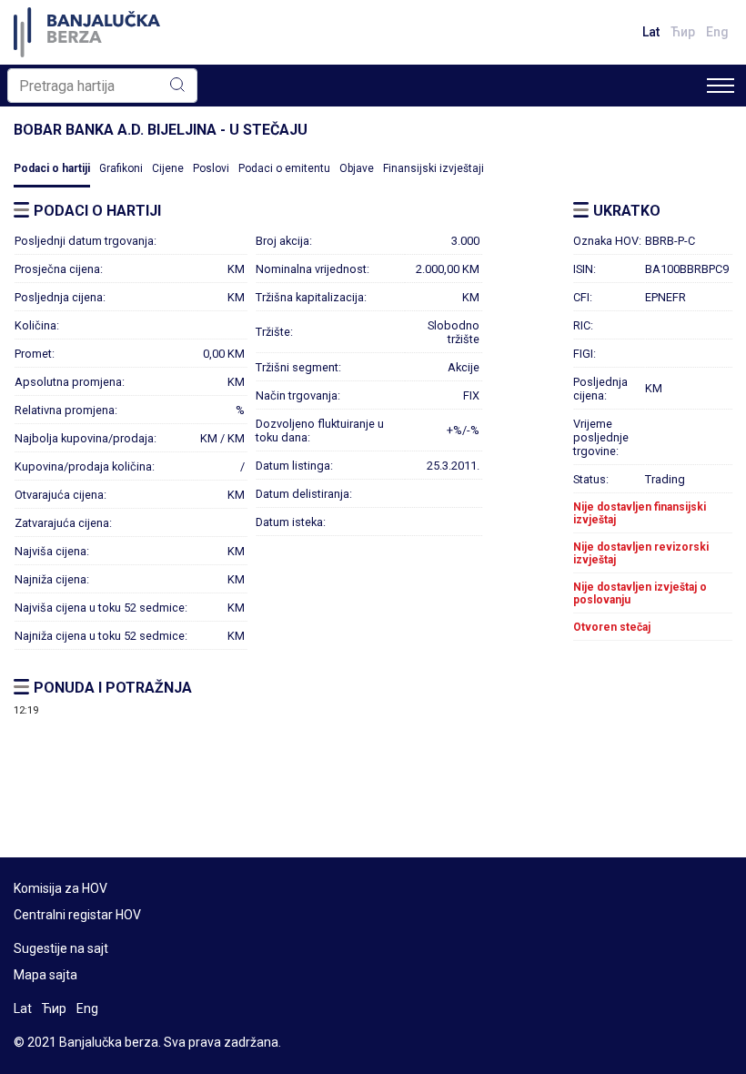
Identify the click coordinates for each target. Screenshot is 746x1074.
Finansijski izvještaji (433, 168)
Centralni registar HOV (77, 914)
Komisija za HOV (60, 888)
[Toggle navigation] (720, 85)
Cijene (168, 168)
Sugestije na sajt (61, 948)
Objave (356, 168)
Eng (717, 32)
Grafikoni (121, 168)
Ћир (682, 32)
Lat (651, 32)
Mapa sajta (45, 975)
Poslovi (211, 168)
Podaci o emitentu (284, 168)
